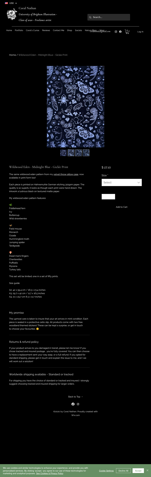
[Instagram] (115, 31)
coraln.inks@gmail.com (100, 31)
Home (12, 55)
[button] (78, 30)
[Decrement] (104, 196)
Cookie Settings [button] (106, 470)
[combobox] (122, 182)
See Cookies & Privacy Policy (49, 473)
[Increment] (113, 196)
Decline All (123, 470)
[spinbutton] (108, 196)
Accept (138, 470)
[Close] (147, 471)
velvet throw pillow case (66, 174)
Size (105, 175)
